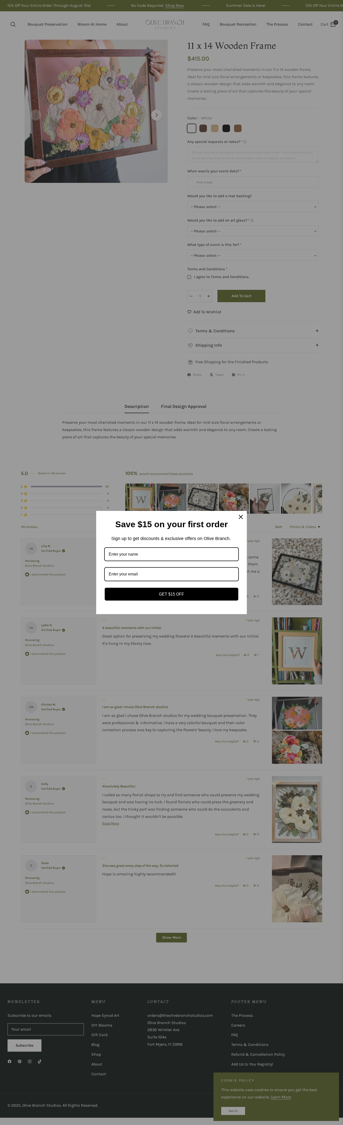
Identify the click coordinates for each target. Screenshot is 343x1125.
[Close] (241, 517)
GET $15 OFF (171, 594)
